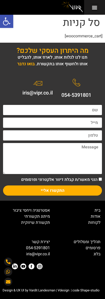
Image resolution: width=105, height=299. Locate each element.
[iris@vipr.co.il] (37, 83)
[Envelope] (8, 282)
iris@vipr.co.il (37, 93)
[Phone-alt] (8, 262)
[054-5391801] (76, 82)
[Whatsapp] (8, 271)
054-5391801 (76, 95)
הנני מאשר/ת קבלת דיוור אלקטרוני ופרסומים (59, 180)
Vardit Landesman (41, 290)
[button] (6, 21)
